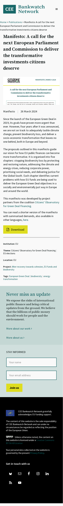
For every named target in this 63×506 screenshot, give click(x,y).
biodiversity (36, 276)
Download (17, 229)
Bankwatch (26, 9)
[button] (57, 9)
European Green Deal (19, 276)
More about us (14, 337)
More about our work (18, 328)
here (25, 220)
